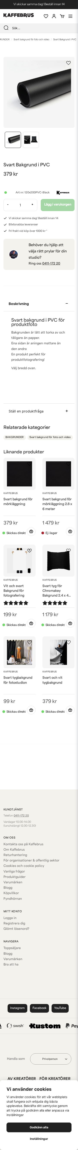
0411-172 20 (51, 263)
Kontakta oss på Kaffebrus (23, 844)
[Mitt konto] (54, 16)
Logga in (9, 918)
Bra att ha (10, 964)
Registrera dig (14, 923)
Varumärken (12, 882)
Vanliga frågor (14, 871)
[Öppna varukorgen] (62, 16)
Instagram (17, 1008)
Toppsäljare (12, 948)
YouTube (60, 1008)
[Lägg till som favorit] (46, 16)
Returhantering (15, 855)
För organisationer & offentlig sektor (31, 860)
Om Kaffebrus (14, 850)
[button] (68, 63)
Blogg (7, 888)
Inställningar (39, 1138)
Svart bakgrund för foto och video (31, 39)
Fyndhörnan (12, 899)
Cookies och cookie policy (23, 866)
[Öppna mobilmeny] (70, 16)
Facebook (39, 1008)
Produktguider (14, 877)
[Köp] (31, 531)
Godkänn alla (39, 1127)
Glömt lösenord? (16, 929)
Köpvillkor (11, 893)
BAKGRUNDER (14, 437)
